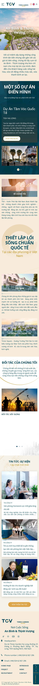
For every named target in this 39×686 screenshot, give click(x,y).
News (22, 669)
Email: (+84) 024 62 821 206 (15, 661)
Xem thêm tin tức (19, 604)
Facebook (36, 672)
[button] (16, 446)
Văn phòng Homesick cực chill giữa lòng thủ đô (20, 507)
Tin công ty (8, 503)
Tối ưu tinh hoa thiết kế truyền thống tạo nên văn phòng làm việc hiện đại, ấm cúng (18, 548)
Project (4, 669)
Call (36, 667)
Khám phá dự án (12, 139)
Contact (23, 673)
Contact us (35, 679)
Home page (6, 666)
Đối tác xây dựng (11, 414)
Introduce (24, 666)
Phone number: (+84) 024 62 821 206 (19, 655)
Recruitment (6, 673)
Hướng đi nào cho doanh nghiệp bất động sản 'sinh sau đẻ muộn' (18, 587)
